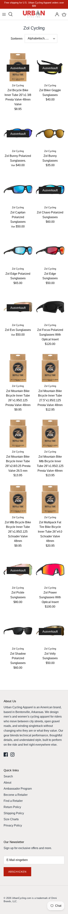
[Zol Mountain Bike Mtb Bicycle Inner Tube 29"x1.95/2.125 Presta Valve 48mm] (50, 433)
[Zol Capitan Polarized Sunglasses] (18, 189)
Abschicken (17, 871)
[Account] (56, 14)
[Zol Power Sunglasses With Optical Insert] (50, 569)
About (7, 782)
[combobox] (41, 38)
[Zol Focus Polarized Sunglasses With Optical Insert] (50, 307)
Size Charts (11, 819)
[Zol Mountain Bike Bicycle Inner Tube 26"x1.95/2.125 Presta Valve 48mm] (18, 368)
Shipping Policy (14, 813)
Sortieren (16, 38)
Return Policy (12, 807)
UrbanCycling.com (21, 898)
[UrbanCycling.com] (34, 14)
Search (8, 776)
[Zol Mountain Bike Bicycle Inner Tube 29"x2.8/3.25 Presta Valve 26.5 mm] (18, 433)
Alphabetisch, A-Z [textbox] (39, 38)
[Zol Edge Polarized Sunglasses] (18, 250)
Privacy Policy (13, 825)
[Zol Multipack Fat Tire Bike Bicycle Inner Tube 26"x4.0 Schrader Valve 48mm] (50, 499)
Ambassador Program (18, 788)
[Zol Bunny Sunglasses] (50, 133)
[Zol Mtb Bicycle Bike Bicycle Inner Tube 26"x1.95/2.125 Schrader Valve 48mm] (18, 499)
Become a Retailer (16, 794)
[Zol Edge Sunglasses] (50, 250)
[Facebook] (6, 754)
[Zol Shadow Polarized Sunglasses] (18, 630)
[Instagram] (12, 754)
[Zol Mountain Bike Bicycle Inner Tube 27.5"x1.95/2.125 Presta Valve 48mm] (50, 368)
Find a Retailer (13, 800)
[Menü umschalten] (4, 14)
